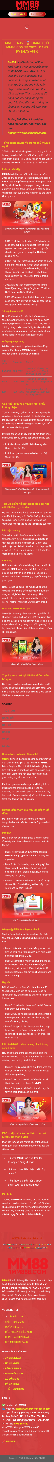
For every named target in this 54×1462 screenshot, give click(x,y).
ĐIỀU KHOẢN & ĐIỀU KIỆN (18, 1332)
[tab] (27, 703)
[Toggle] (5, 1158)
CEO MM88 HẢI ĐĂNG (16, 1342)
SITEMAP (11, 1441)
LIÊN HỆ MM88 (15, 1316)
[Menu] (4, 5)
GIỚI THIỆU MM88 (14, 1321)
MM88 (12, 62)
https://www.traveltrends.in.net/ (27, 132)
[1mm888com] (27, 5)
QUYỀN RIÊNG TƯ (14, 1327)
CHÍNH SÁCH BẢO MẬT (17, 1337)
